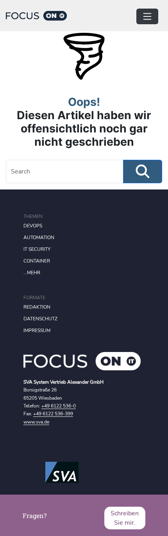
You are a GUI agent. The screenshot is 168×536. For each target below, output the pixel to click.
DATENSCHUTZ (40, 319)
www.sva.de (36, 422)
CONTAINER (36, 261)
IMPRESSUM (36, 330)
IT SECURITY (36, 249)
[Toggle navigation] (147, 16)
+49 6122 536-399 (53, 414)
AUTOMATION (38, 237)
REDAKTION (36, 307)
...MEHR (31, 273)
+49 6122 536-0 (58, 406)
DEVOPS (32, 226)
